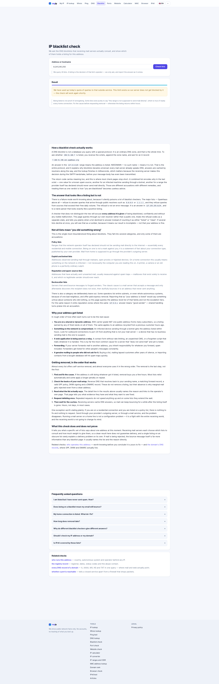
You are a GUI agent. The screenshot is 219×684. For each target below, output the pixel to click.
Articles (93, 678)
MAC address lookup (98, 664)
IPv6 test (93, 674)
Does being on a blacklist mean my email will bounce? (77, 507)
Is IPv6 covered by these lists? (67, 543)
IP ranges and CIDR (98, 660)
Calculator (128, 3)
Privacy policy (137, 627)
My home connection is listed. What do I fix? (73, 514)
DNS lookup (95, 638)
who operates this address (79, 444)
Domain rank (95, 667)
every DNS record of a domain (65, 568)
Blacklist (100, 3)
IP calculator (95, 653)
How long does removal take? (66, 521)
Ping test (93, 635)
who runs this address (61, 560)
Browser (144, 3)
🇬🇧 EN (161, 3)
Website (117, 3)
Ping (86, 3)
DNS (93, 3)
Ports (109, 3)
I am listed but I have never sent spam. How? (73, 499)
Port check (94, 645)
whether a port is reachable (64, 572)
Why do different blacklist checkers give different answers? (80, 528)
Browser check (96, 671)
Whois (79, 3)
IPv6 (153, 3)
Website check (96, 649)
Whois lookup (95, 631)
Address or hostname (61, 62)
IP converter (95, 656)
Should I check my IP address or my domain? (73, 536)
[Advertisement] (109, 26)
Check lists (160, 66)
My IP (62, 3)
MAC (137, 3)
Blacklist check (96, 642)
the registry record (60, 564)
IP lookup (70, 3)
